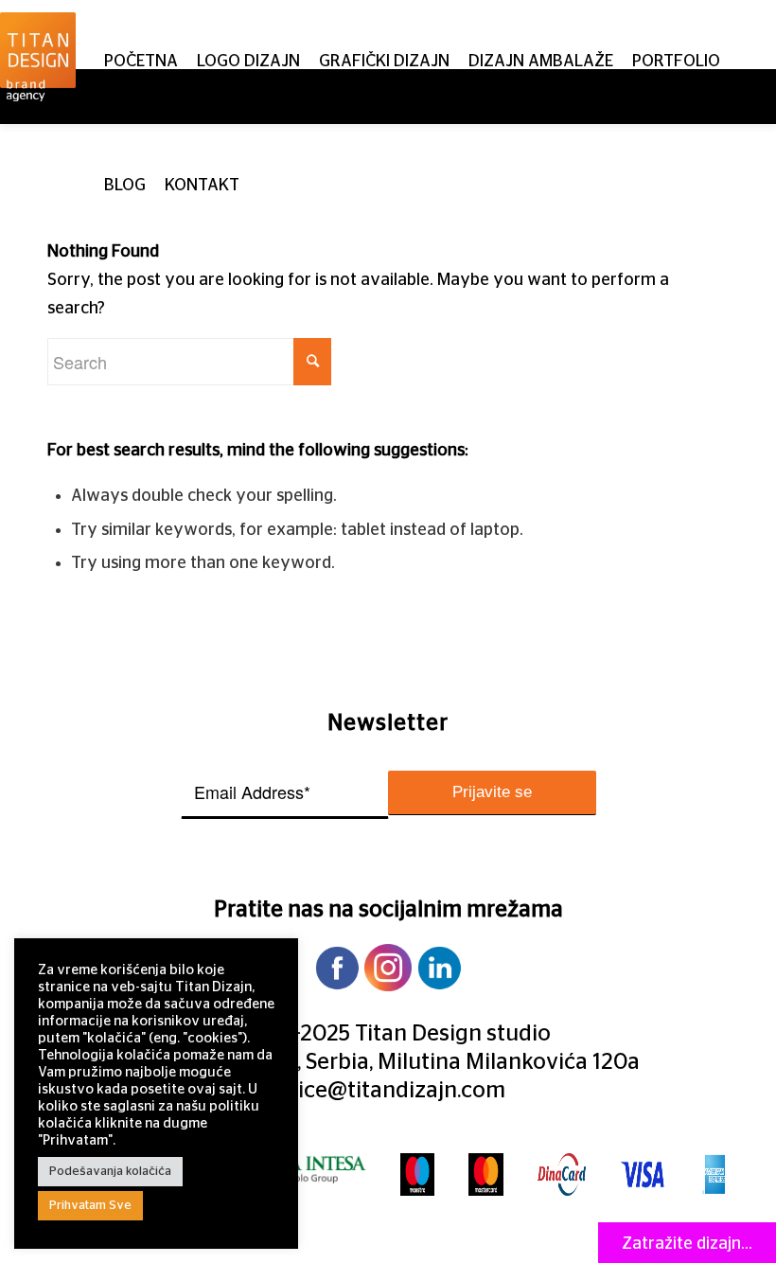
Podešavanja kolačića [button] (110, 1171)
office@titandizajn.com (388, 1090)
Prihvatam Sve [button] (90, 1206)
